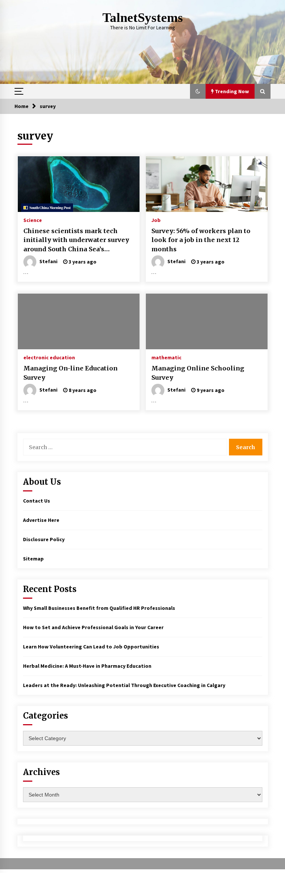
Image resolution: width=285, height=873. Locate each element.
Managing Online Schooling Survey (197, 372)
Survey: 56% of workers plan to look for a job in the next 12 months (200, 240)
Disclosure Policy (44, 539)
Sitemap (33, 558)
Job (156, 220)
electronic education (49, 357)
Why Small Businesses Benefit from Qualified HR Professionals (99, 608)
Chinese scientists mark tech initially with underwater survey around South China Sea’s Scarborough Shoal (76, 240)
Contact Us (36, 500)
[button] (198, 91)
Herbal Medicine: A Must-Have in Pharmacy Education (87, 666)
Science (32, 220)
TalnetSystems (142, 17)
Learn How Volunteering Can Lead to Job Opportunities (91, 646)
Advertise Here (41, 520)
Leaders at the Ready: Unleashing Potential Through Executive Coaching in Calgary (124, 685)
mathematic (166, 357)
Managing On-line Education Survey (70, 372)
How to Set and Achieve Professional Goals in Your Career (93, 627)
